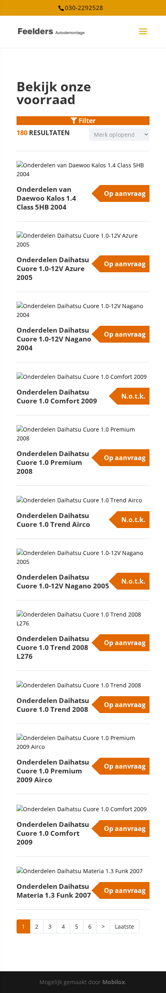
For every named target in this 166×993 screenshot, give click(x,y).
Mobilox (113, 982)
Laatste (124, 926)
